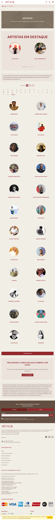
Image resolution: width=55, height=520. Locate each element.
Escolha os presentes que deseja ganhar (12, 442)
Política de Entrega (5, 458)
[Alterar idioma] (31, 513)
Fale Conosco (28, 375)
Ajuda (2, 451)
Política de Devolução (5, 455)
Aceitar (50, 517)
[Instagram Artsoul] (49, 437)
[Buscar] (46, 2)
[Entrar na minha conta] (49, 2)
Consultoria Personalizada (6, 453)
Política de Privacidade (6, 460)
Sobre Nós (3, 437)
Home (5, 6)
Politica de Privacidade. (29, 419)
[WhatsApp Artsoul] (52, 437)
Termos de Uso (21, 419)
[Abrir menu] (2, 2)
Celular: (3, 413)
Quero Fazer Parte (5, 462)
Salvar (51, 415)
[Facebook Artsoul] (46, 437)
